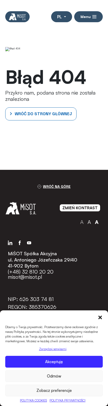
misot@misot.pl (25, 277)
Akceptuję (54, 361)
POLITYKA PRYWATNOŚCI (67, 400)
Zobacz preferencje (54, 390)
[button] (100, 317)
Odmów (54, 376)
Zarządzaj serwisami (53, 349)
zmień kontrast (80, 207)
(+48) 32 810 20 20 (30, 271)
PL (60, 16)
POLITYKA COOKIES (33, 400)
